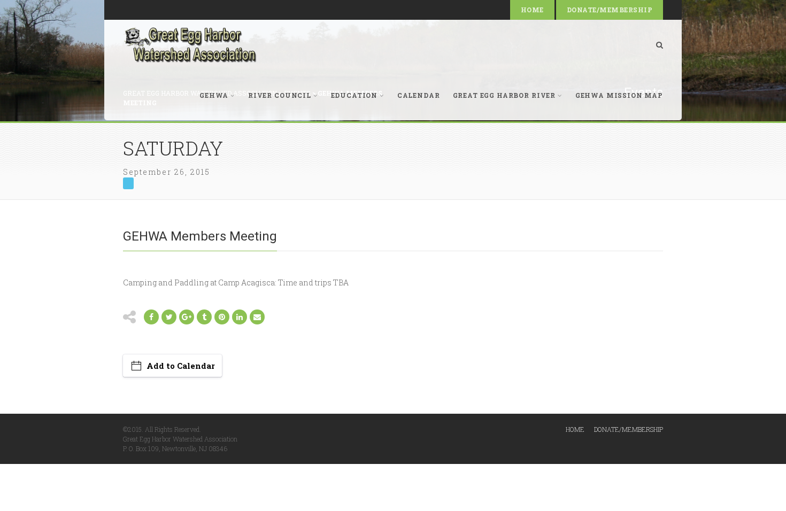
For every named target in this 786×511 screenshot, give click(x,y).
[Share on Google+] (186, 316)
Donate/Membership (609, 9)
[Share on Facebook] (151, 316)
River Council (279, 95)
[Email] (239, 316)
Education (354, 95)
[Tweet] (168, 316)
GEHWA (213, 95)
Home (532, 9)
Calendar (418, 95)
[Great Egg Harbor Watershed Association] (190, 45)
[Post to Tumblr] (204, 316)
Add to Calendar (181, 365)
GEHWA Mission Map (619, 95)
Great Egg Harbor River (504, 95)
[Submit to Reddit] (221, 316)
